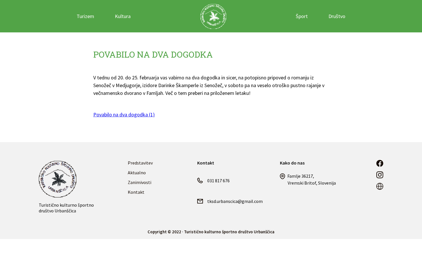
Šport (302, 16)
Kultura (123, 16)
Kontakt (136, 192)
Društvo (336, 16)
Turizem (85, 16)
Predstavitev (140, 163)
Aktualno (137, 172)
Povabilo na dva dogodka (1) (124, 114)
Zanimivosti (139, 182)
